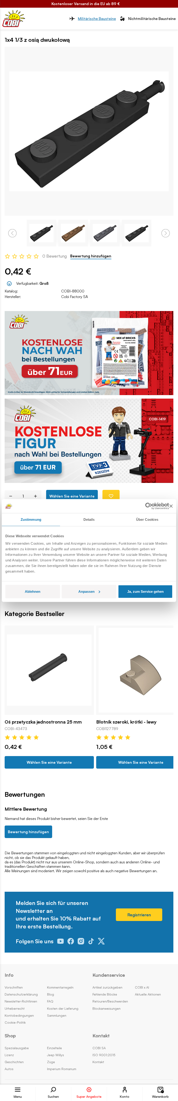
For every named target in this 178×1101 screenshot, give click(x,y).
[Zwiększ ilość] (37, 496)
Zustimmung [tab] (31, 519)
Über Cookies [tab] (147, 519)
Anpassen (86, 591)
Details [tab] (89, 519)
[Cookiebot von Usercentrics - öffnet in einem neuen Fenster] (148, 506)
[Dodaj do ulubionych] (111, 496)
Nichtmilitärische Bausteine (152, 18)
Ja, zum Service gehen (145, 591)
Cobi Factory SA (74, 296)
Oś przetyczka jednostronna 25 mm (43, 722)
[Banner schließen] (171, 506)
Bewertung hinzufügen (90, 256)
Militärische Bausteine (97, 18)
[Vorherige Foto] (12, 233)
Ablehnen (32, 591)
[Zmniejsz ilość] (9, 496)
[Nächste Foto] (165, 233)
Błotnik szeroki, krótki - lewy (126, 722)
